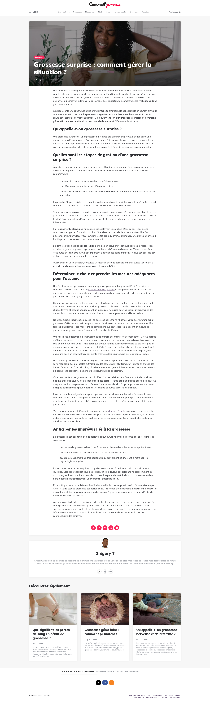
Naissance (89, 12)
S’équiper (134, 12)
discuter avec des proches (101, 289)
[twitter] (98, 682)
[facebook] (99, 527)
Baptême (145, 12)
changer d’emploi (116, 411)
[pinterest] (105, 527)
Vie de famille (120, 12)
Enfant (108, 12)
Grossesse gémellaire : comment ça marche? (102, 632)
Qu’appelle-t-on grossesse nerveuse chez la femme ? (156, 632)
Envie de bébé (64, 12)
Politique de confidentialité (146, 697)
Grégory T (40, 80)
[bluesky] (116, 527)
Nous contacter (155, 695)
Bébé (100, 12)
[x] (93, 527)
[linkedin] (110, 527)
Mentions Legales (172, 695)
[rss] (111, 682)
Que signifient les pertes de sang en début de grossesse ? (51, 634)
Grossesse (77, 12)
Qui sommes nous (137, 695)
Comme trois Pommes (170, 697)
